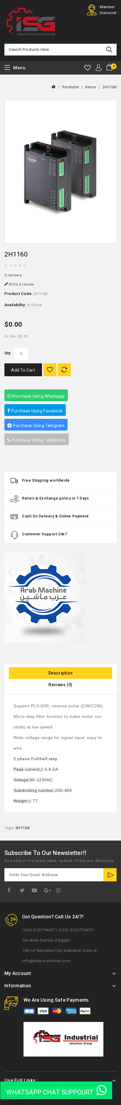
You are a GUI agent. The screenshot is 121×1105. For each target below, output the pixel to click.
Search (110, 49)
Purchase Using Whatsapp (38, 396)
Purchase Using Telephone (38, 440)
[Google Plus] (48, 890)
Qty (7, 353)
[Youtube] (35, 890)
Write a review (21, 284)
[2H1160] (60, 171)
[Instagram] (59, 890)
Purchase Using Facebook (36, 411)
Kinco (90, 87)
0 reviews (13, 275)
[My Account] (98, 68)
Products (70, 87)
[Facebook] (9, 890)
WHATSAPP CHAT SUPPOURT (49, 1092)
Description (60, 673)
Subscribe (110, 874)
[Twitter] (23, 890)
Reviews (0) (60, 684)
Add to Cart (23, 370)
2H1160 (109, 87)
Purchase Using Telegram (38, 425)
